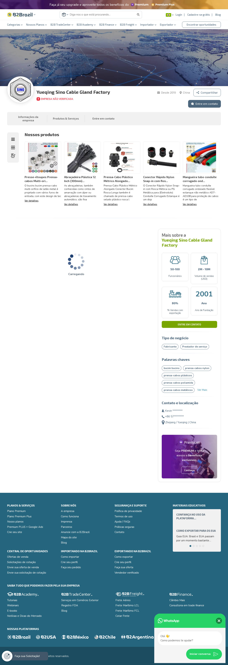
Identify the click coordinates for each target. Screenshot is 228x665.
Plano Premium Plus (19, 516)
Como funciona (70, 516)
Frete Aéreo (123, 600)
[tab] (190, 546)
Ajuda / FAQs (122, 521)
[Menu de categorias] (13, 139)
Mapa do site (69, 537)
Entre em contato (189, 324)
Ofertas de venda (17, 557)
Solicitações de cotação (21, 562)
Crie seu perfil (69, 562)
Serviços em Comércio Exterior (80, 600)
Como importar (70, 557)
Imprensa (66, 521)
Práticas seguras (124, 527)
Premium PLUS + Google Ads (25, 527)
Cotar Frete (122, 616)
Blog (218, 14)
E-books (12, 611)
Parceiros (66, 527)
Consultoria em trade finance (186, 605)
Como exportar (124, 557)
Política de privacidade (128, 511)
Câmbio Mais (177, 600)
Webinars (13, 605)
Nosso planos (15, 521)
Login (178, 14)
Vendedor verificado (127, 572)
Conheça (189, 470)
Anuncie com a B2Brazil (75, 532)
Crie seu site (14, 532)
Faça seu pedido (71, 567)
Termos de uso (124, 516)
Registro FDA (69, 605)
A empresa (67, 511)
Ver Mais (202, 390)
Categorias (13, 24)
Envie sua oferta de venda (23, 567)
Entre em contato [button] (103, 118)
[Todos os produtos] (13, 147)
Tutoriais (12, 600)
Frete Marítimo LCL (127, 605)
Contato (119, 532)
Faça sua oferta (124, 567)
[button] (21, 15)
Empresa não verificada (57, 99)
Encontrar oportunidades (201, 24)
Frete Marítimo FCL (127, 611)
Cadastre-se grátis (198, 14)
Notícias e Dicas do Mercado (24, 616)
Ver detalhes (31, 200)
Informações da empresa (28, 118)
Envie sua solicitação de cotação (26, 572)
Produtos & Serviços (66, 118)
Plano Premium (16, 511)
